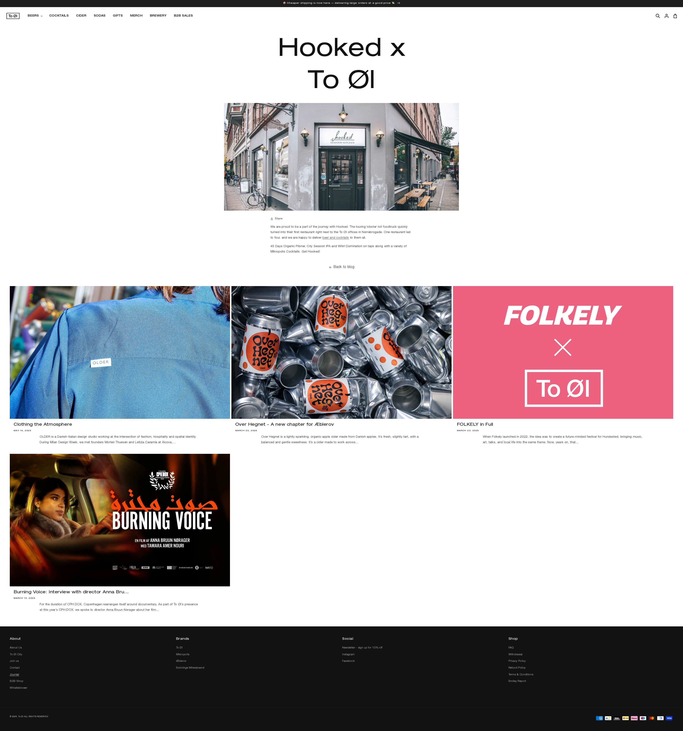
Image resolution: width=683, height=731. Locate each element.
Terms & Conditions (521, 674)
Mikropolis (183, 654)
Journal (14, 674)
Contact (15, 668)
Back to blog (343, 267)
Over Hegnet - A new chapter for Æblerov (284, 425)
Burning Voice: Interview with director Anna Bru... (71, 592)
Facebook (348, 661)
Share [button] (278, 218)
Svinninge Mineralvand (190, 668)
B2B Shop (16, 681)
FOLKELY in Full (475, 425)
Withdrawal (516, 654)
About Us (16, 647)
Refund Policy (517, 668)
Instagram (348, 654)
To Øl (179, 647)
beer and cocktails (335, 237)
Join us (14, 661)
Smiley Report (517, 681)
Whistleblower (18, 688)
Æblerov (181, 661)
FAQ (511, 647)
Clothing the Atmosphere (43, 425)
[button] (34, 16)
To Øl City (16, 654)
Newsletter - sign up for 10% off (362, 647)
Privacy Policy (517, 661)
